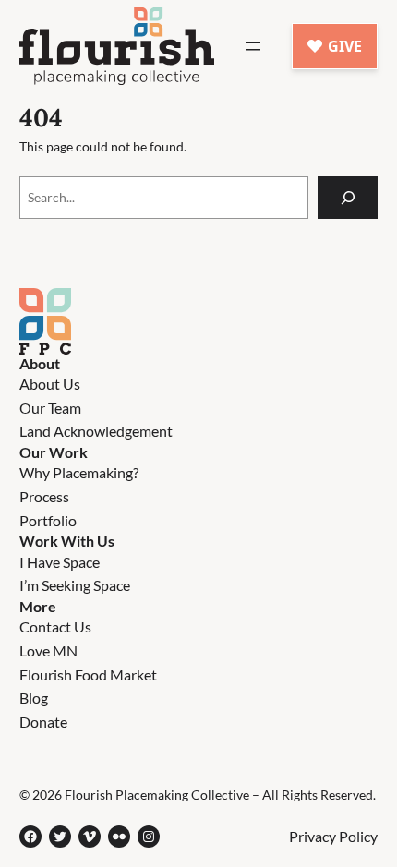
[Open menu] (253, 46)
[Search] (348, 198)
